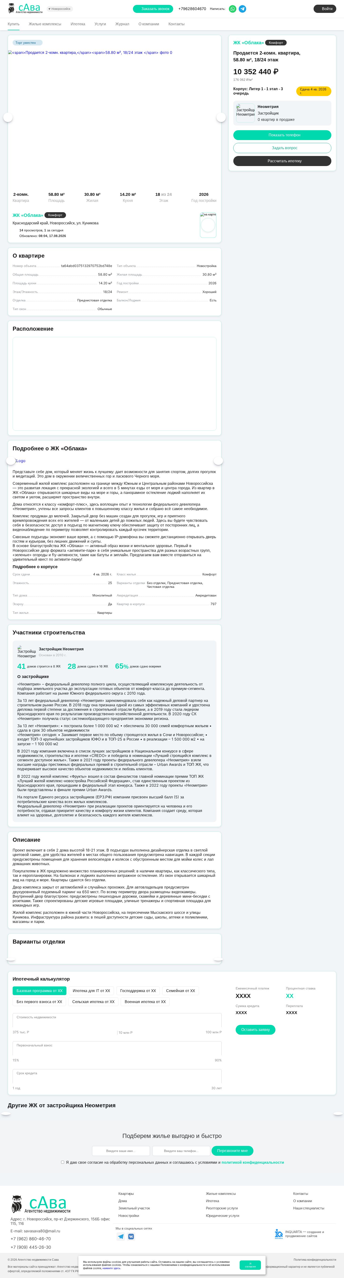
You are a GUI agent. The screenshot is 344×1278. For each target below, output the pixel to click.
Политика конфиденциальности (315, 1259)
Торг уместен (25, 42)
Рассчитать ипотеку (285, 161)
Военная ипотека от (145, 1001)
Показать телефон (284, 135)
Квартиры (126, 1193)
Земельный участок (134, 1208)
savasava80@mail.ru (42, 1231)
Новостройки (128, 1215)
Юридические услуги (222, 1215)
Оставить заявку (255, 1030)
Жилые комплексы (45, 24)
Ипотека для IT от (91, 990)
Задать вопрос (284, 148)
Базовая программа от (39, 990)
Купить (13, 24)
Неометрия (268, 107)
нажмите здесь (111, 1268)
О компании (149, 24)
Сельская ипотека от (93, 1001)
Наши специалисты (308, 1208)
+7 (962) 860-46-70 (31, 1238)
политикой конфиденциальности (253, 1162)
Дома (122, 1201)
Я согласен (250, 1265)
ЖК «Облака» (28, 215)
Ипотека (78, 24)
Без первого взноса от (39, 1001)
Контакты (176, 24)
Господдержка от (138, 990)
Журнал (122, 24)
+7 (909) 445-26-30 (31, 1247)
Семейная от (180, 990)
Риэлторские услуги (222, 1208)
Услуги (100, 24)
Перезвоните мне (232, 1151)
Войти (327, 9)
